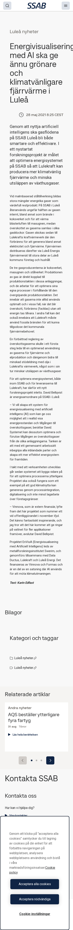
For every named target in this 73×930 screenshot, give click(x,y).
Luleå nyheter (23, 658)
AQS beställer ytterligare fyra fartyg (33, 717)
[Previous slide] (23, 760)
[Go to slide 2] (36, 760)
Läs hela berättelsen (25, 734)
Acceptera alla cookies (35, 884)
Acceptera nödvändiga (34, 899)
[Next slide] (50, 760)
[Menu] (66, 6)
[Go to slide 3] (41, 760)
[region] (34, 873)
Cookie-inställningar (34, 914)
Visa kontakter (18, 815)
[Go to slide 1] (31, 760)
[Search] (7, 6)
